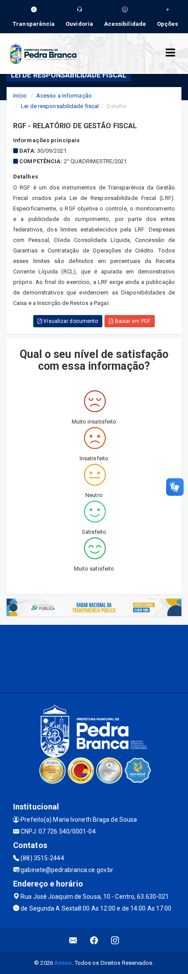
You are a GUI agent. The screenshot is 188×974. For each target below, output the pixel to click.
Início (20, 95)
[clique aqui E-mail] (73, 940)
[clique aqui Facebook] (94, 940)
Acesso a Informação (64, 95)
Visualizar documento (70, 321)
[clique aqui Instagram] (115, 940)
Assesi (63, 963)
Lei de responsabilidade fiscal (60, 106)
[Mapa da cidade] (94, 657)
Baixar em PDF (131, 321)
